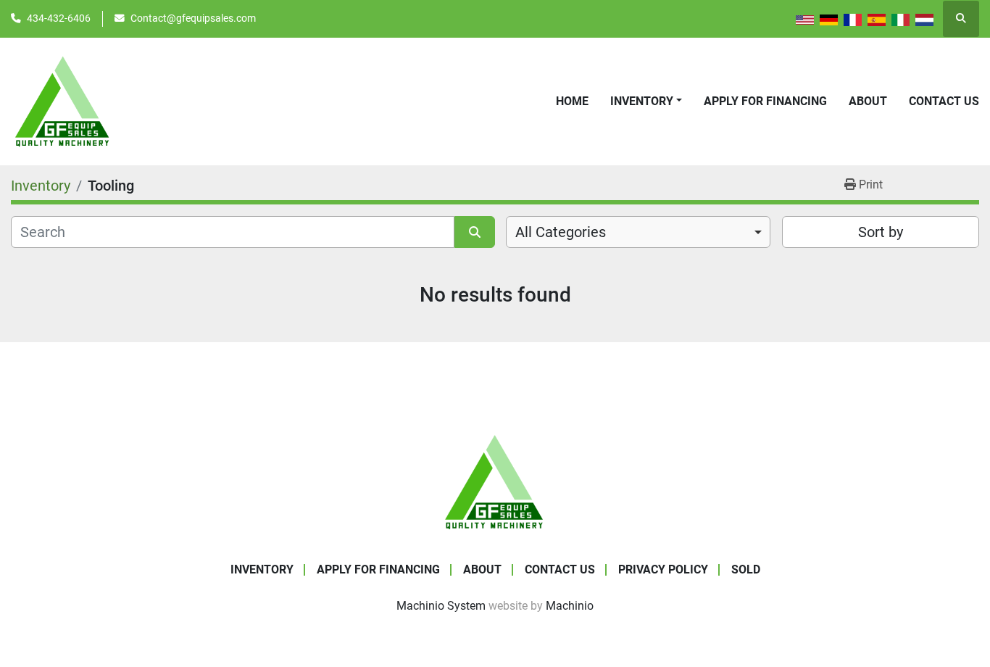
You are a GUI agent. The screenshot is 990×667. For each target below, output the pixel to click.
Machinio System (441, 606)
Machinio (570, 606)
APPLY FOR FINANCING (765, 101)
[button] (646, 101)
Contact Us (944, 101)
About (868, 101)
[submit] (474, 232)
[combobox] (638, 232)
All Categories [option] (560, 232)
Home (572, 101)
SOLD (745, 569)
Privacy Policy (663, 569)
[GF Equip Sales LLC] (495, 481)
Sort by (880, 232)
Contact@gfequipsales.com (193, 18)
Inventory (641, 101)
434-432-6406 (59, 18)
